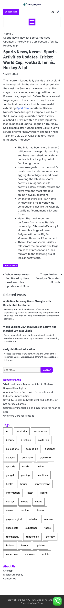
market (10, 501)
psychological (14, 519)
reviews (48, 519)
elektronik (45, 457)
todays (10, 545)
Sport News (23, 108)
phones (40, 510)
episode (10, 466)
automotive (40, 431)
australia (22, 431)
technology (12, 536)
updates (40, 545)
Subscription (11, 12)
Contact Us (9, 578)
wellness (30, 554)
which (45, 554)
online (25, 510)
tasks (47, 527)
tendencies (32, 536)
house (23, 484)
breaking (26, 440)
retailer (33, 519)
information (13, 492)
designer (50, 448)
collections (12, 448)
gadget (10, 475)
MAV (28, 600)
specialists (12, 527)
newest (10, 510)
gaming (25, 475)
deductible (32, 448)
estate (25, 466)
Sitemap (8, 570)
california (43, 440)
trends (25, 545)
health (9, 484)
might (38, 501)
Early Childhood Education (19, 349)
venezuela (12, 554)
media (24, 501)
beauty (10, 440)
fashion (40, 466)
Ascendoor (50, 600)
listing (44, 492)
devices (10, 457)
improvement (42, 484)
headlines (42, 475)
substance (31, 527)
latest (30, 492)
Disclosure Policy (13, 574)
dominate (27, 457)
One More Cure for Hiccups (18, 415)
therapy (50, 536)
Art (8, 431)
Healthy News (11, 265)
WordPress (37, 603)
